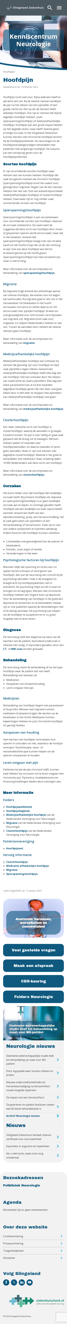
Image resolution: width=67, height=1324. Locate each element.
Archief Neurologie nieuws (23, 1116)
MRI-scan (16, 649)
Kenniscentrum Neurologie (33, 40)
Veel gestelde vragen (33, 950)
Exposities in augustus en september (28, 1146)
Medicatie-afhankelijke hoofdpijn (27, 866)
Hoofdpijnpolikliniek (19, 807)
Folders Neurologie (33, 997)
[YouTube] (29, 1282)
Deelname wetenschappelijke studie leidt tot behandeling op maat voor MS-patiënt (30, 1059)
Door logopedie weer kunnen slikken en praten (29, 1073)
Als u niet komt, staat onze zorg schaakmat (24, 1155)
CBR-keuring (33, 981)
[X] (14, 1282)
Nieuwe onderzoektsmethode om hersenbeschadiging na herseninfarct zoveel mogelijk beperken (28, 1086)
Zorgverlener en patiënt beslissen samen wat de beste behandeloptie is (30, 1106)
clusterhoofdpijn (33, 474)
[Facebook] (6, 1282)
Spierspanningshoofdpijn (22, 874)
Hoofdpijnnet (14, 848)
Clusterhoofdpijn (17, 831)
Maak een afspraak (33, 966)
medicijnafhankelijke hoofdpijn (43, 409)
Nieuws (16, 1125)
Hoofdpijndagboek (18, 811)
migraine (29, 343)
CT (5, 649)
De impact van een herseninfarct (25, 1097)
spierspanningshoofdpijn (39, 273)
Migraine (12, 823)
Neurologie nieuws (30, 1046)
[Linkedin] (22, 1282)
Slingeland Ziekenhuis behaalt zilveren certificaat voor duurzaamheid (28, 1137)
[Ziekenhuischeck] (36, 1306)
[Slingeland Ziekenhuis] (25, 7)
